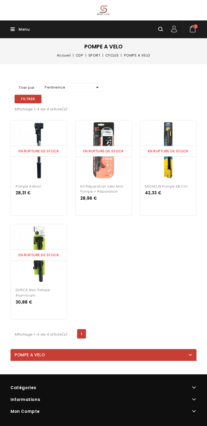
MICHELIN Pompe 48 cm (166, 186)
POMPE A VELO (30, 355)
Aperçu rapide (33, 151)
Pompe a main (29, 186)
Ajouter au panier (44, 151)
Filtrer (28, 98)
